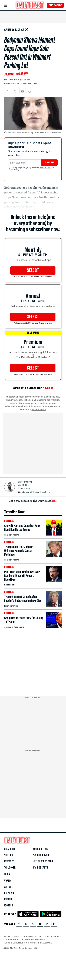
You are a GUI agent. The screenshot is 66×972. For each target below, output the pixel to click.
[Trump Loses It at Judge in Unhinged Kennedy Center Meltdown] (54, 555)
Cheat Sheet (10, 849)
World (7, 880)
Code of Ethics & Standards (19, 940)
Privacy (58, 936)
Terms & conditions (14, 943)
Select (33, 270)
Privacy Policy (13, 170)
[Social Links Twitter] (26, 924)
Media (7, 873)
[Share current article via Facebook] (7, 91)
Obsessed (9, 861)
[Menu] (8, 5)
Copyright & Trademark (39, 943)
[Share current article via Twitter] (15, 91)
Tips (24, 936)
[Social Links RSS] (47, 924)
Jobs (30, 936)
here (54, 500)
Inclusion (40, 940)
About (7, 936)
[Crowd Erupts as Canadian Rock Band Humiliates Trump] (54, 534)
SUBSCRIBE (55, 5)
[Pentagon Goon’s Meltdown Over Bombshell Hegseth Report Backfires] (54, 580)
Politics (8, 855)
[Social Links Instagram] (33, 924)
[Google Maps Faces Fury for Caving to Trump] (54, 626)
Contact (16, 936)
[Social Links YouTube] (40, 924)
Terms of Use (45, 168)
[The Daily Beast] (30, 5)
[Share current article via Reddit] (30, 91)
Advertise (40, 936)
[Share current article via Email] (22, 91)
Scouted (8, 905)
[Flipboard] (54, 924)
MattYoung (25, 489)
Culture (8, 887)
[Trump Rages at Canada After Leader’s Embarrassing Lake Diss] (54, 605)
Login (49, 388)
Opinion (8, 899)
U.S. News (9, 893)
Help (49, 936)
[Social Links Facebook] (19, 924)
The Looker (10, 867)
